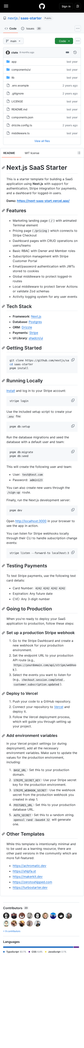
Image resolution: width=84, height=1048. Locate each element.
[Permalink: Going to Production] (3, 608)
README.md (19, 109)
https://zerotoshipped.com (32, 882)
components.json (22, 117)
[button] (73, 360)
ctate (14, 52)
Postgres (35, 322)
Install (10, 391)
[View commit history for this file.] (75, 52)
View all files (42, 141)
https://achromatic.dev (29, 866)
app (14, 61)
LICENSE (17, 101)
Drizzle (27, 327)
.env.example (20, 85)
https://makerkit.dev (28, 876)
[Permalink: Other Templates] (3, 834)
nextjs (13, 18)
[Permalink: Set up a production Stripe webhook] (3, 633)
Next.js (36, 316)
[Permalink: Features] (3, 210)
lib (13, 77)
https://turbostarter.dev (30, 887)
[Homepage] (42, 6)
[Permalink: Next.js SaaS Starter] (3, 167)
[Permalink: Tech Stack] (3, 306)
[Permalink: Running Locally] (3, 380)
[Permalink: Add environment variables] (3, 735)
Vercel (58, 707)
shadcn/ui (36, 338)
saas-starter (31, 18)
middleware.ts (20, 133)
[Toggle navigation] (6, 6)
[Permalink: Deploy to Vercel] (3, 693)
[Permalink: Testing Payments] (3, 565)
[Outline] (79, 153)
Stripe (33, 333)
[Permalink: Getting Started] (3, 347)
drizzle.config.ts (22, 125)
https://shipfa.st (24, 871)
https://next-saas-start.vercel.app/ (43, 201)
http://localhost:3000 (30, 521)
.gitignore (18, 93)
